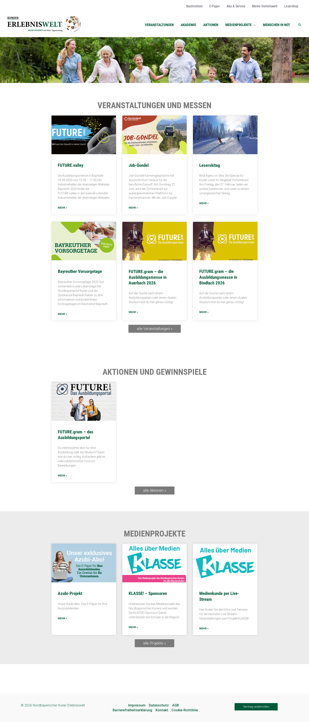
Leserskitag (209, 165)
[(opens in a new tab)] (84, 401)
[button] (254, 24)
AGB (175, 705)
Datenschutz (159, 705)
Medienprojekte (154, 534)
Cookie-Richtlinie (185, 710)
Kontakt (162, 710)
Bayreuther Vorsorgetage (80, 271)
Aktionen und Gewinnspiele (155, 372)
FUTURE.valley (70, 165)
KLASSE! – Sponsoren (148, 593)
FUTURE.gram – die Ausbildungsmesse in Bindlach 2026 (218, 277)
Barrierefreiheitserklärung (132, 710)
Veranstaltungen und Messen (154, 105)
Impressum (136, 705)
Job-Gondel (139, 165)
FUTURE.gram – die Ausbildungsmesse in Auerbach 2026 (147, 277)
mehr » (62, 207)
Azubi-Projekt (70, 593)
